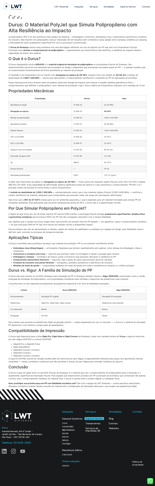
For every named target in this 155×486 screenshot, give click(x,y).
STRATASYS (67, 455)
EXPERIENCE (68, 430)
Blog (111, 418)
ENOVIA (65, 437)
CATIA (64, 423)
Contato (146, 6)
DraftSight (66, 443)
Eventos (113, 423)
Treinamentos (92, 423)
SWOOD (65, 466)
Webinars (114, 428)
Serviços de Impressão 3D (92, 429)
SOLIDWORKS (68, 426)
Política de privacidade (137, 463)
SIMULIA (65, 440)
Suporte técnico (128, 6)
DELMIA (65, 433)
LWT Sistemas (61, 6)
